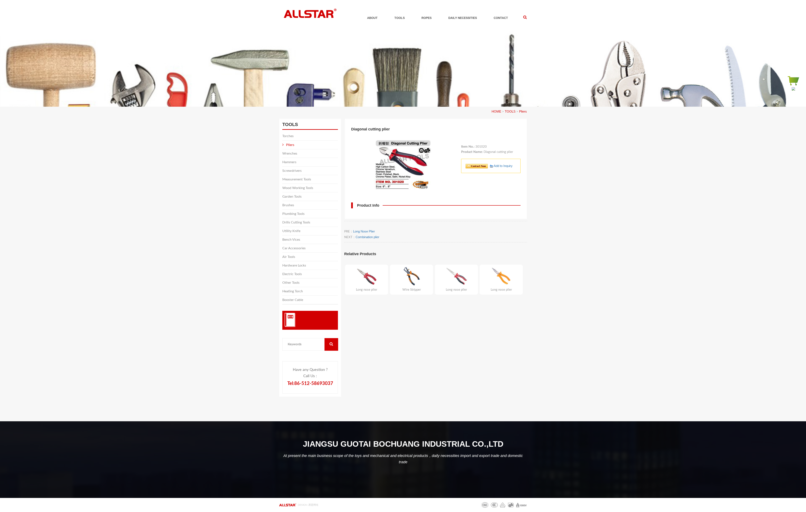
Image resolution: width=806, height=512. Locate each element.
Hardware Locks (294, 265)
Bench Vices (291, 239)
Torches (288, 136)
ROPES (426, 18)
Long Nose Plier (364, 231)
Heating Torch (292, 291)
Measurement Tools (296, 179)
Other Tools (291, 282)
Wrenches (289, 153)
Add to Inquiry (503, 166)
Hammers (289, 162)
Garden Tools (292, 196)
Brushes (288, 205)
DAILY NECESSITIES (462, 18)
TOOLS (399, 18)
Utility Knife (291, 231)
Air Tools (288, 257)
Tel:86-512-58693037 (310, 383)
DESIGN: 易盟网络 (308, 505)
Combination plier (367, 237)
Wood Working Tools (297, 188)
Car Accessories (294, 248)
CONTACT (501, 18)
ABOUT (372, 18)
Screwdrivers (292, 170)
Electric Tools (292, 274)
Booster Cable (292, 300)
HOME (496, 111)
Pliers (523, 111)
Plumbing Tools (293, 213)
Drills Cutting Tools (296, 222)
